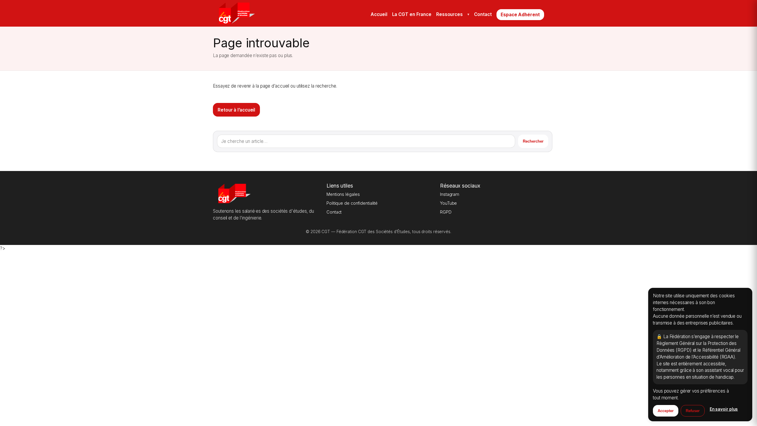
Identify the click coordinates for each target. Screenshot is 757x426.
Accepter (666, 411)
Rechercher (533, 141)
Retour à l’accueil (236, 110)
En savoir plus (724, 409)
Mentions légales (343, 194)
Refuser (693, 411)
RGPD (446, 211)
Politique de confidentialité (352, 203)
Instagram (449, 194)
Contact (334, 211)
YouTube (448, 203)
